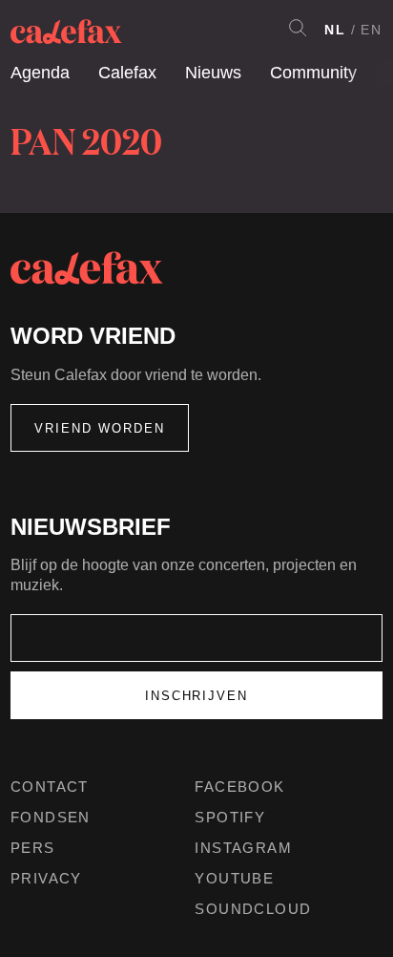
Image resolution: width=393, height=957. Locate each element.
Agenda (40, 72)
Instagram (243, 848)
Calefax (127, 72)
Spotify (230, 817)
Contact (49, 786)
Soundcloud (253, 909)
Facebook (239, 786)
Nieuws (213, 72)
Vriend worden (99, 428)
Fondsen (50, 817)
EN (372, 29)
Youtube (234, 878)
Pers (32, 848)
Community (313, 72)
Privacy (46, 878)
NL (335, 29)
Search (297, 27)
